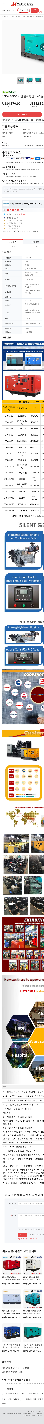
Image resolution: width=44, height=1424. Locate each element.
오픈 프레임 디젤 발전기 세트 (12, 1372)
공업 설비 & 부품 (15, 17)
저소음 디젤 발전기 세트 (10, 1368)
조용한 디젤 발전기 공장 (32, 1399)
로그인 (31, 231)
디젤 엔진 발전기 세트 (28, 1393)
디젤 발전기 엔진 (10, 1393)
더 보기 (5, 1403)
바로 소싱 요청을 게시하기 (28, 1238)
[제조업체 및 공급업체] (22, 4)
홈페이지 (5, 17)
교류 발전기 (27, 1368)
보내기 (22, 1234)
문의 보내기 (22, 114)
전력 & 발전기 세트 (28, 17)
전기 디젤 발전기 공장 (11, 1399)
